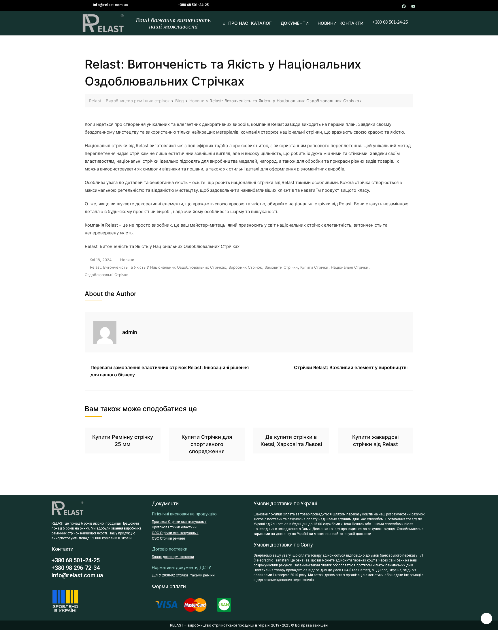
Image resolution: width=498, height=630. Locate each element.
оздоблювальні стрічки (107, 274)
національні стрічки (349, 267)
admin (129, 332)
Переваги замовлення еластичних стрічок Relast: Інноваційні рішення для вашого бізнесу (169, 371)
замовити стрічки (281, 267)
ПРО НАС (238, 23)
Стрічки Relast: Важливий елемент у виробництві (351, 367)
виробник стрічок (245, 267)
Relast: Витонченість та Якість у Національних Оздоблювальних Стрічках (158, 267)
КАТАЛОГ (261, 23)
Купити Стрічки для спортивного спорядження (207, 444)
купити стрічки (314, 267)
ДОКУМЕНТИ (295, 23)
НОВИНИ (327, 23)
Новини (127, 259)
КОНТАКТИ (351, 23)
